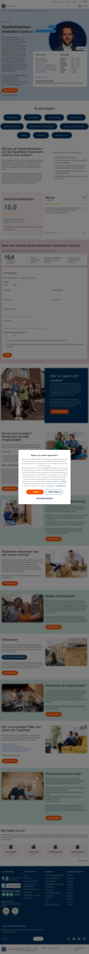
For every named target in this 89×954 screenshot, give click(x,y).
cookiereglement (61, 486)
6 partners (46, 468)
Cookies (63, 481)
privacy (51, 486)
